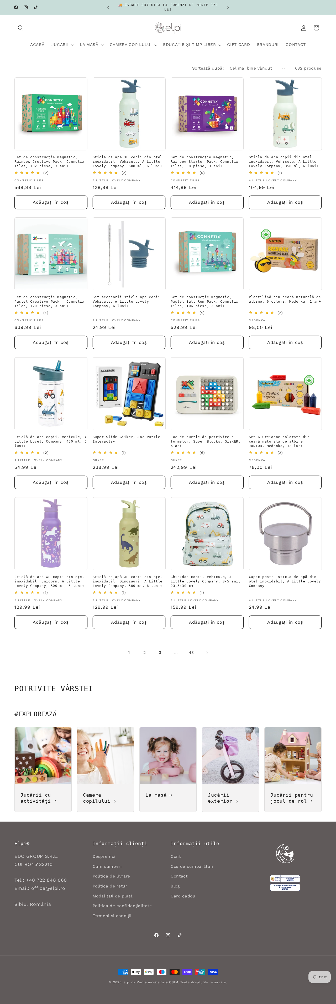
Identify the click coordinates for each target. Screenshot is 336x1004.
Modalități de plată (113, 896)
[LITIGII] (285, 887)
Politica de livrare (111, 876)
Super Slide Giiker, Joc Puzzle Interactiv (126, 439)
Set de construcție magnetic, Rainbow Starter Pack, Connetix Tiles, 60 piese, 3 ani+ (204, 161)
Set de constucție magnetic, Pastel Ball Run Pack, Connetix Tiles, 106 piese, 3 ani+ (204, 301)
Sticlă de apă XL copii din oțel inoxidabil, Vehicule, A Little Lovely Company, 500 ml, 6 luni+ (128, 161)
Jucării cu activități (35, 797)
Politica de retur (110, 886)
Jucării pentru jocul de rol (291, 797)
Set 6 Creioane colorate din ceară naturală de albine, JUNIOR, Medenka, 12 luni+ (279, 441)
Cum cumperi (107, 866)
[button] (20, 28)
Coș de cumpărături (192, 866)
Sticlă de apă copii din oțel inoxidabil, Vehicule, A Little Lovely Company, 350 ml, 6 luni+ (284, 161)
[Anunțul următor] (228, 7)
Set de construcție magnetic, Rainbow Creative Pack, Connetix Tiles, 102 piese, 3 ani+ (49, 161)
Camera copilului (96, 797)
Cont (176, 856)
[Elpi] (285, 853)
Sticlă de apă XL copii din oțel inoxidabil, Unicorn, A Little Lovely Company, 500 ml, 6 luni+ (49, 581)
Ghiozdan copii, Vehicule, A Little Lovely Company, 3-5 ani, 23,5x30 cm (206, 581)
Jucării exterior (220, 797)
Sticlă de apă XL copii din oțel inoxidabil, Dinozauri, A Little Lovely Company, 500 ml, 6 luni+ (128, 581)
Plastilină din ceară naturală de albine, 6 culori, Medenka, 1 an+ (285, 299)
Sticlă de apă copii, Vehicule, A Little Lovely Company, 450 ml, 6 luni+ (50, 441)
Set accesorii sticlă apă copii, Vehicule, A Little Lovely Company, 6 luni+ (128, 301)
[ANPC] (285, 878)
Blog (175, 886)
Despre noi (104, 856)
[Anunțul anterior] (108, 7)
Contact (179, 876)
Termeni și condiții (112, 915)
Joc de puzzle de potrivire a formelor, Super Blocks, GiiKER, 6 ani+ (206, 441)
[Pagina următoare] (207, 652)
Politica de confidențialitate (122, 905)
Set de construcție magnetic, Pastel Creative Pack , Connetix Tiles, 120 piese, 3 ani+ (49, 301)
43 (191, 652)
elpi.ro (129, 982)
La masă (156, 794)
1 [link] (129, 652)
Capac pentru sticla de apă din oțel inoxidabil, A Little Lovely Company (285, 581)
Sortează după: (208, 68)
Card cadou (183, 896)
